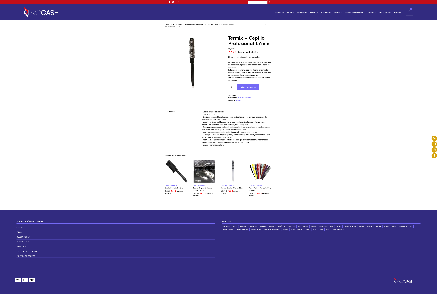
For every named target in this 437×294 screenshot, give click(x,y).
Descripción (170, 112)
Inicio (167, 24)
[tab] (181, 111)
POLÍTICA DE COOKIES (26, 256)
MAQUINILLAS (302, 12)
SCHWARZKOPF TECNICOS (272, 229)
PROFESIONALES (385, 12)
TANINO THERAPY (297, 229)
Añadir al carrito (248, 87)
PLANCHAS (290, 12)
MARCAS (371, 12)
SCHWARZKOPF (256, 229)
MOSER (378, 226)
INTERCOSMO (323, 226)
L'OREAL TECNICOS (350, 226)
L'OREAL (338, 226)
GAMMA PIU (291, 226)
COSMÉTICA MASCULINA (354, 12)
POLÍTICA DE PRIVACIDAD (27, 251)
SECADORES (279, 12)
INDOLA (313, 226)
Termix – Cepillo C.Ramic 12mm (232, 188)
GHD (299, 226)
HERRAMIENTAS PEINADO (194, 24)
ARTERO (243, 226)
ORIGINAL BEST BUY (405, 226)
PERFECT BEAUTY (228, 229)
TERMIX (239, 100)
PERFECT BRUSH (242, 229)
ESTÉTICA (281, 226)
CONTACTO (21, 227)
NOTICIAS (397, 12)
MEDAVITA (370, 226)
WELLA (328, 229)
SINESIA (285, 229)
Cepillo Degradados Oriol (174, 188)
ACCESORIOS (177, 24)
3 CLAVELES (226, 226)
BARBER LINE (253, 226)
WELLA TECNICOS (338, 229)
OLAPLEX (386, 226)
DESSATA (272, 226)
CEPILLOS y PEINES (213, 24)
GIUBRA (305, 226)
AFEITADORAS (326, 12)
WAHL (321, 229)
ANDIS (235, 226)
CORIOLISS (263, 226)
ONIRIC (394, 226)
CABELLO (337, 12)
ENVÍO (19, 232)
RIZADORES (314, 12)
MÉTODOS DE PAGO (25, 242)
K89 (331, 226)
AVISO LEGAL (22, 246)
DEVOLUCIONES (23, 237)
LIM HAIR (361, 226)
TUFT (315, 229)
